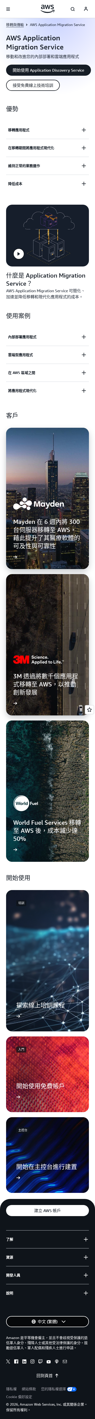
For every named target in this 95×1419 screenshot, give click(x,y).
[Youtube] (49, 1362)
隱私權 (11, 1389)
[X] (8, 1362)
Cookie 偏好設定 (19, 1397)
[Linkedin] (24, 1362)
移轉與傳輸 (15, 24)
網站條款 (29, 1389)
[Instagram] (32, 1362)
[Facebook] (16, 1362)
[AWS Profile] (86, 9)
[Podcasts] (57, 1362)
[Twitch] (41, 1362)
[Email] (65, 1362)
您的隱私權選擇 (53, 1389)
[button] (48, 70)
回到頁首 (44, 1375)
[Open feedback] (89, 709)
